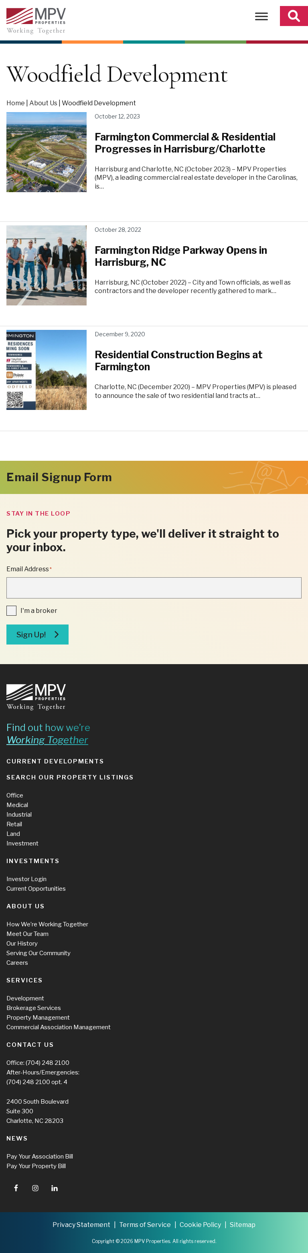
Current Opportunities (36, 888)
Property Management (38, 1017)
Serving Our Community (38, 953)
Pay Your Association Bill (39, 1156)
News (17, 1138)
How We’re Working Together (47, 924)
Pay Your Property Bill (36, 1166)
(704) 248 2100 (47, 1062)
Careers (17, 962)
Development (25, 998)
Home (15, 103)
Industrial (19, 814)
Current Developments (55, 761)
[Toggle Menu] (261, 16)
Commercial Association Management (58, 1027)
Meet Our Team (27, 934)
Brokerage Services (33, 1008)
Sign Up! (31, 634)
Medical (17, 805)
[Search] (294, 16)
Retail (14, 824)
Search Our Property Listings (70, 777)
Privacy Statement (81, 1225)
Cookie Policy (200, 1225)
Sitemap (242, 1225)
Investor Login (26, 879)
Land (13, 833)
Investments (33, 861)
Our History (22, 943)
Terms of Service (145, 1225)
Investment (22, 843)
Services (24, 980)
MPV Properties (36, 21)
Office (14, 795)
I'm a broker (38, 610)
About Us (43, 103)
